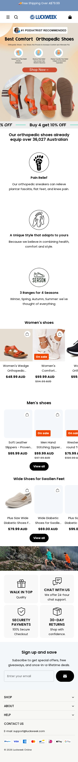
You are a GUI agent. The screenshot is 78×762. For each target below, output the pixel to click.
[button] (8, 17)
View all (39, 466)
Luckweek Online (22, 749)
